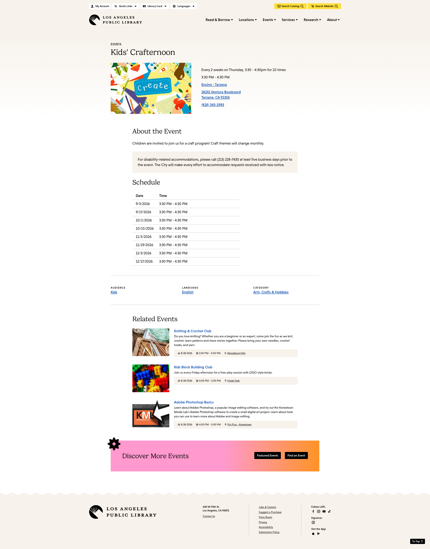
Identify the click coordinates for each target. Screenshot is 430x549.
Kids (114, 292)
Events (268, 20)
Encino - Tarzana (214, 84)
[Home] (115, 19)
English (188, 292)
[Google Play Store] (319, 534)
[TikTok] (329, 511)
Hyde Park (233, 380)
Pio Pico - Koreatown (239, 424)
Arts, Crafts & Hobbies (271, 292)
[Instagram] (319, 511)
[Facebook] (313, 511)
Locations (246, 20)
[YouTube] (324, 511)
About (332, 20)
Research (311, 20)
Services (288, 20)
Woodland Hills (236, 353)
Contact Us (209, 516)
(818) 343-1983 (212, 105)
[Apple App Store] (313, 534)
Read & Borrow (218, 20)
